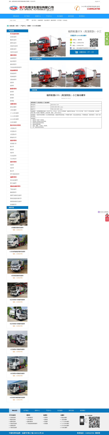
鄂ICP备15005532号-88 (36, 433)
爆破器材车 (13, 192)
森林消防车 (53, 20)
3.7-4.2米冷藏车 (14, 113)
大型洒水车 (13, 134)
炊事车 (12, 85)
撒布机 (12, 94)
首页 (17, 25)
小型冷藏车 (13, 110)
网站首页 (16, 16)
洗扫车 (12, 168)
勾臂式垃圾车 (14, 52)
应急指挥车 (13, 73)
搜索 (27, 20)
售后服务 (60, 16)
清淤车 (12, 152)
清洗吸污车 (13, 143)
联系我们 (82, 16)
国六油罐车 (13, 183)
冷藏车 (29, 25)
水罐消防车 (40, 20)
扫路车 (12, 165)
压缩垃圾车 (13, 37)
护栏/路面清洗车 (14, 174)
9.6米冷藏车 (13, 122)
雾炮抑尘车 (13, 137)
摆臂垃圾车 (13, 43)
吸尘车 (12, 171)
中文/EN (97, 1)
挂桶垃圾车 (13, 49)
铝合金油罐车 (14, 180)
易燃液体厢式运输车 (16, 201)
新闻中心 (38, 16)
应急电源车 (13, 76)
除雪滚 (12, 101)
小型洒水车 (13, 128)
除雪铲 (12, 97)
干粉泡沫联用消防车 (16, 67)
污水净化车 (13, 158)
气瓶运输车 (13, 189)
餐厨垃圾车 (13, 40)
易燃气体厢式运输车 (16, 195)
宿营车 (12, 82)
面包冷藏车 (13, 107)
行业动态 (65, 20)
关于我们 (27, 16)
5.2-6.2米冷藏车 (14, 116)
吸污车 (12, 146)
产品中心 (49, 16)
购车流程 (71, 16)
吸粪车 (12, 149)
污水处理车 (13, 155)
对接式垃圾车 (14, 46)
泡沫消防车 (47, 20)
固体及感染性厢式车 (16, 198)
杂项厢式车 (13, 204)
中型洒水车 (13, 131)
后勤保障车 (13, 79)
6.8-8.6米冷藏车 (36, 25)
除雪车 (12, 91)
